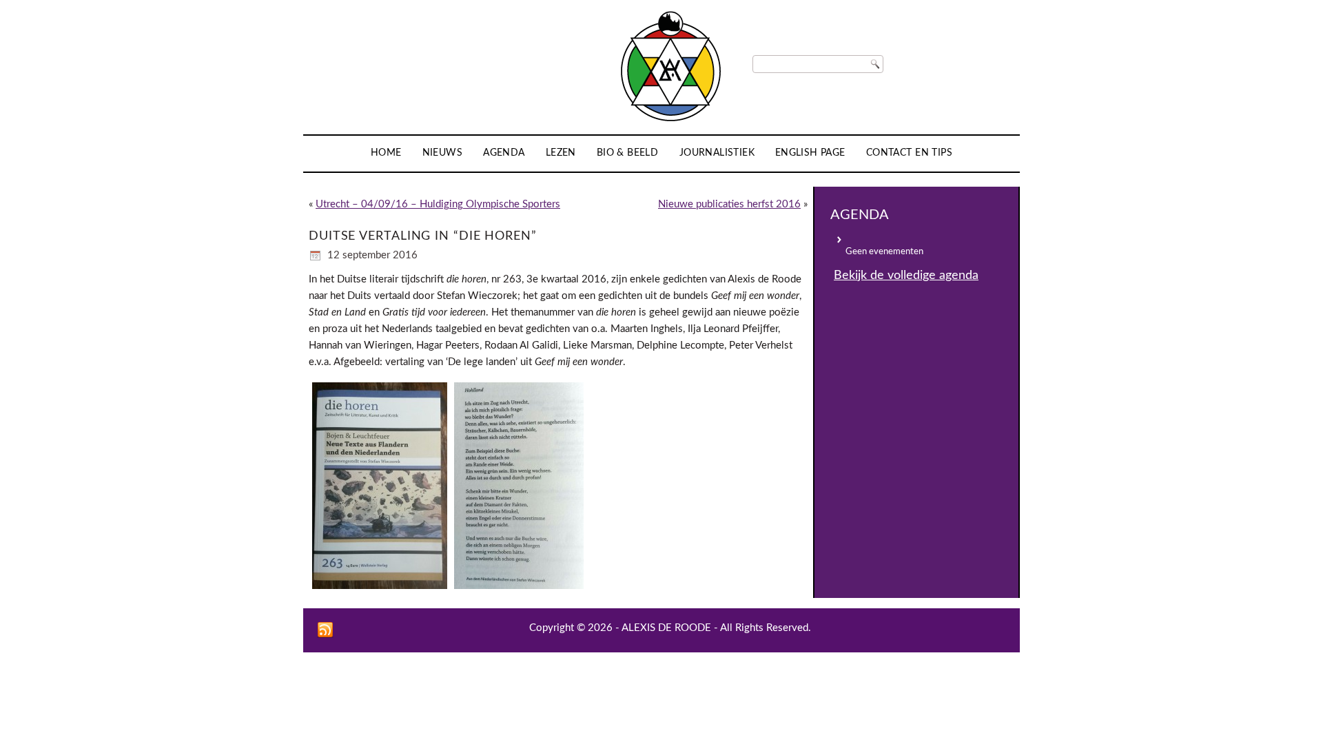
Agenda (504, 153)
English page (810, 153)
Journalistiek (717, 153)
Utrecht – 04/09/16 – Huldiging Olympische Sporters (438, 204)
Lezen (561, 153)
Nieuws (442, 153)
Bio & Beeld (628, 153)
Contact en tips (909, 153)
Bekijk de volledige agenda (906, 275)
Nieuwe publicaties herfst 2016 (729, 204)
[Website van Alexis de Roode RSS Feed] (325, 630)
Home (386, 153)
